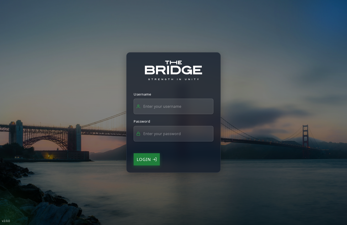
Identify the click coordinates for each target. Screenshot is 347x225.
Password (142, 121)
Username (142, 94)
